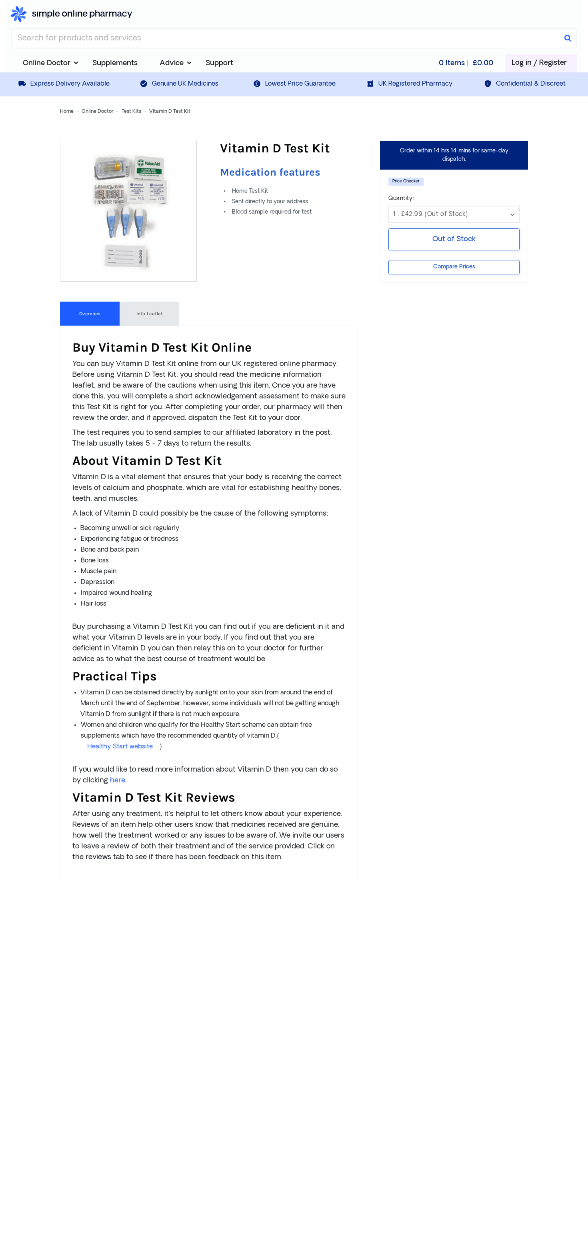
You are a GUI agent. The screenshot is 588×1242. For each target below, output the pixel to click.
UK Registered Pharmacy (415, 84)
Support (219, 63)
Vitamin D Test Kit (169, 111)
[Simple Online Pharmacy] (71, 14)
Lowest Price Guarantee (300, 84)
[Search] (567, 38)
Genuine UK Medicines (185, 84)
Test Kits (131, 111)
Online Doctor (98, 111)
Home (67, 111)
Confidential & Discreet (531, 84)
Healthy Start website (120, 747)
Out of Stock (454, 239)
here (117, 780)
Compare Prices (454, 267)
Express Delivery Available (70, 84)
